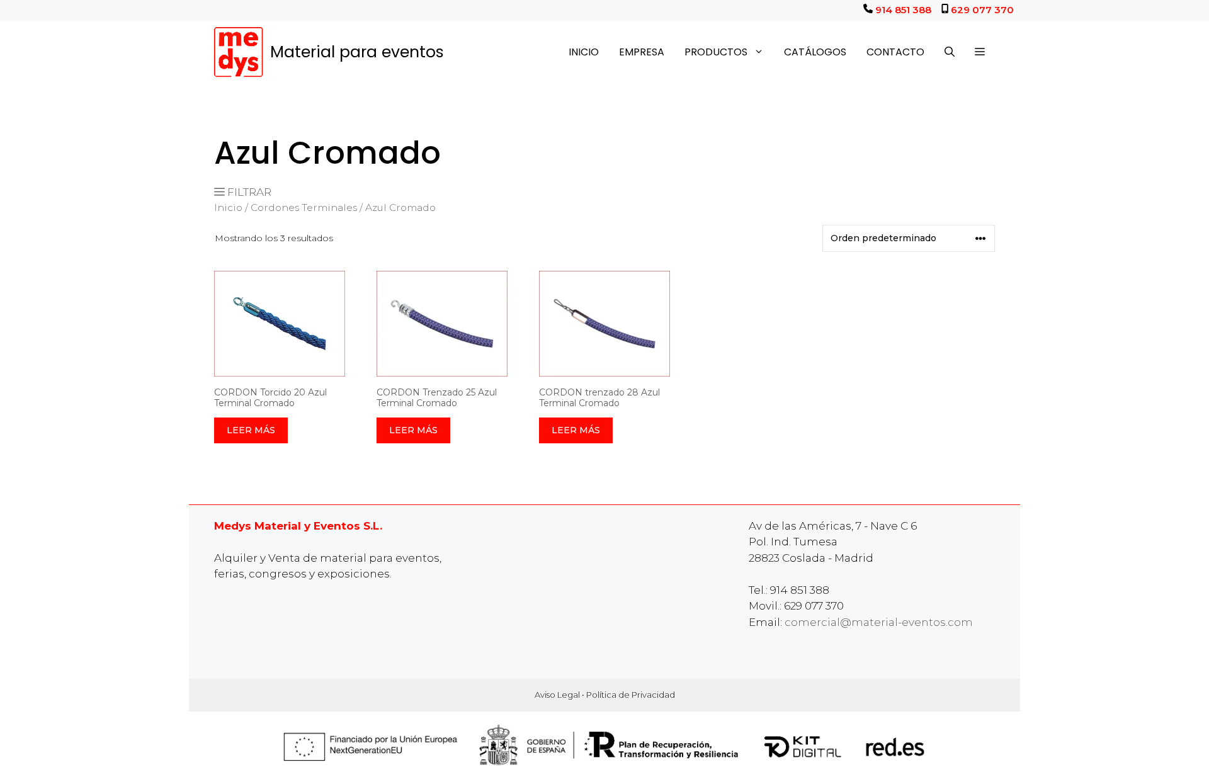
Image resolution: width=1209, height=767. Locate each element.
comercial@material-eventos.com (879, 622)
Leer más (251, 430)
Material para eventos (357, 52)
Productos (715, 52)
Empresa (641, 52)
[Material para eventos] (239, 52)
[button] (980, 52)
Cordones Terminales (304, 207)
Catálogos (815, 52)
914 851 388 (903, 10)
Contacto (895, 52)
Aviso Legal (557, 695)
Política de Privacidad (630, 695)
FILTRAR (248, 192)
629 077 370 (982, 10)
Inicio (584, 52)
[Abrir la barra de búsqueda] (949, 52)
